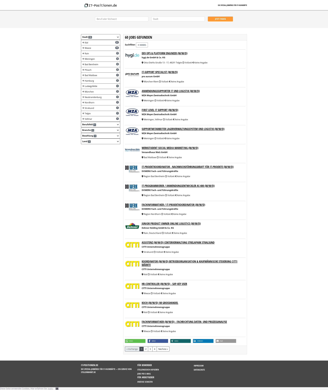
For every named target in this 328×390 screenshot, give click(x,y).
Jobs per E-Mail (144, 373)
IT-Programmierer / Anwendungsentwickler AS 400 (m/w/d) (178, 186)
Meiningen (101, 58)
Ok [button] (57, 388)
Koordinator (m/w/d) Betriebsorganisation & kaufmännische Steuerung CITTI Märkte (189, 263)
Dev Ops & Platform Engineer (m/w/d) (164, 53)
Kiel (101, 42)
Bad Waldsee (101, 75)
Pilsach (101, 69)
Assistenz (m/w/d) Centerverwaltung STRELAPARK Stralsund (178, 242)
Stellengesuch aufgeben (148, 369)
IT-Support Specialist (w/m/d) (160, 72)
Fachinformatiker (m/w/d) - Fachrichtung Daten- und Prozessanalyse (184, 322)
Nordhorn (101, 102)
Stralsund (101, 108)
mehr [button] (50, 388)
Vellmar (101, 119)
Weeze (101, 48)
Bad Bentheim (101, 64)
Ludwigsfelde (101, 86)
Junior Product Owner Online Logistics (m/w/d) (171, 223)
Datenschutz (199, 369)
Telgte (101, 113)
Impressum (199, 365)
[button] (100, 37)
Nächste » (163, 349)
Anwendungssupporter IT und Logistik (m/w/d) (171, 91)
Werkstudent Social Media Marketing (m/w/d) (170, 148)
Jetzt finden (220, 19)
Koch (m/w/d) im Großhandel (160, 303)
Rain (101, 53)
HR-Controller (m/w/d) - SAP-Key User (164, 284)
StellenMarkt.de (88, 372)
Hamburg (101, 80)
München (101, 91)
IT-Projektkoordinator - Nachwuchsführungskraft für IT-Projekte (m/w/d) (188, 167)
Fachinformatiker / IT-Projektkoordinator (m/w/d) (173, 205)
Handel (142, 45)
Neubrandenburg (101, 97)
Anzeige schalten (145, 381)
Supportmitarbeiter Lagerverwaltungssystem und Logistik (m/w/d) (183, 129)
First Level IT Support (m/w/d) (160, 110)
